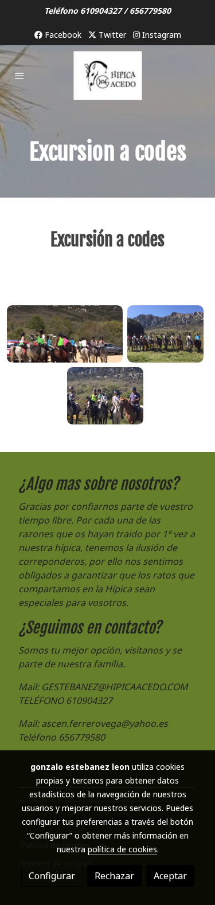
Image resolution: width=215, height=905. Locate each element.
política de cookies (122, 849)
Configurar (52, 875)
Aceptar (170, 875)
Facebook (61, 34)
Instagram (160, 34)
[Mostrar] (65, 334)
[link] (107, 75)
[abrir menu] (19, 75)
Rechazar (114, 875)
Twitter (111, 34)
